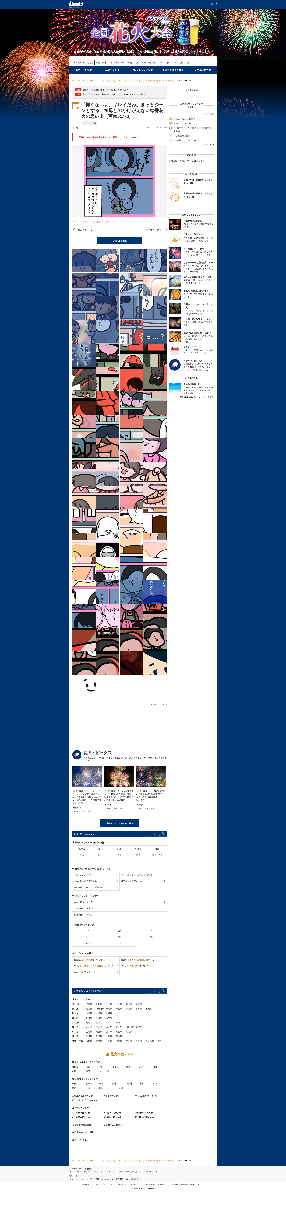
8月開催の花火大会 (81, 1117)
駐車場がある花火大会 (131, 881)
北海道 (90, 62)
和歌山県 (130, 1027)
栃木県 (139, 1008)
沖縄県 (159, 1040)
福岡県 (89, 1040)
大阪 (161, 62)
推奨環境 (112, 1184)
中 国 (75, 1031)
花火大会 (120, 1172)
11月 (88, 943)
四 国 (75, 1036)
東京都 (89, 1008)
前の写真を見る (85, 229)
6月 (119, 930)
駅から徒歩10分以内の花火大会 (88, 887)
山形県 (129, 1004)
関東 (104, 62)
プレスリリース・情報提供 (138, 1184)
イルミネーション (152, 1172)
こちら (133, 137)
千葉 (122, 62)
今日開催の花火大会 (173, 69)
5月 (88, 930)
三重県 (109, 1022)
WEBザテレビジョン (102, 1179)
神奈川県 (100, 1008)
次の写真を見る (153, 229)
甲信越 (129, 62)
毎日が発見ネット (137, 1179)
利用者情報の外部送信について (191, 1184)
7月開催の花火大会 (144, 1112)
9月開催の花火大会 (112, 1117)
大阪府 (89, 1027)
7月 (151, 930)
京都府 (99, 1027)
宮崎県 (139, 1040)
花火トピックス (79, 1139)
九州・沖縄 (184, 62)
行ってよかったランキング (84, 1100)
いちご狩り (88, 1172)
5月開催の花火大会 (81, 1112)
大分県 (129, 1040)
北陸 (137, 62)
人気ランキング (144, 70)
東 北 (75, 1004)
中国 (167, 62)
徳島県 (109, 1036)
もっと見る (206, 144)
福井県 (109, 1017)
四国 (174, 62)
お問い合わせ (122, 1184)
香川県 (89, 1036)
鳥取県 (119, 1031)
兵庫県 (109, 1027)
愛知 (149, 62)
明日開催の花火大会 (83, 914)
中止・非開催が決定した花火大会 (136, 874)
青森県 (99, 1004)
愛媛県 (99, 1036)
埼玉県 (119, 1008)
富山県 (99, 1017)
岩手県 (109, 1004)
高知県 (119, 1036)
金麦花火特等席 (202, 69)
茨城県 (149, 1008)
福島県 (139, 1004)
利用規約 (86, 1184)
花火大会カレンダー (81, 1107)
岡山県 (99, 1031)
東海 (144, 62)
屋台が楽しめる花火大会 (85, 881)
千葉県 (109, 1008)
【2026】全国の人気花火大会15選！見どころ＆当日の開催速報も (113, 94)
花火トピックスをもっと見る (119, 823)
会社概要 (175, 1184)
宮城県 (89, 1004)
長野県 (99, 1013)
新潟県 (109, 1013)
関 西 (75, 1027)
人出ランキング (111, 1095)
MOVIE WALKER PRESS (120, 1179)
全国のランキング (88, 959)
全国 (74, 1083)
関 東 (75, 1008)
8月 (88, 937)
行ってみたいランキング (146, 1095)
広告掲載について (164, 1184)
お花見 (96, 1172)
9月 (119, 937)
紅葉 (141, 1172)
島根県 (129, 1031)
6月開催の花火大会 (112, 1112)
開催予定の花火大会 (83, 874)
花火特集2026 (77, 62)
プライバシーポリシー (99, 1184)
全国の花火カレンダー (84, 902)
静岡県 (119, 1022)
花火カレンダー (113, 69)
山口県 (109, 1031)
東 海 (75, 1022)
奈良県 (119, 1027)
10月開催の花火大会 (144, 1117)
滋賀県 (139, 1027)
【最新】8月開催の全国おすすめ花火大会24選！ (105, 89)
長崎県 (109, 1040)
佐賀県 (99, 1040)
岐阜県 (99, 1022)
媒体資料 (152, 1184)
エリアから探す (83, 69)
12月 (119, 943)
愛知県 (89, 1022)
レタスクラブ (74, 1179)
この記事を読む (119, 240)
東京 (110, 62)
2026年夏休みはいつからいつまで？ (197, 397)
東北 (98, 62)
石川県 (89, 1017)
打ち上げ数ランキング (82, 1095)
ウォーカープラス (76, 1172)
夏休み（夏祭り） (132, 1172)
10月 (151, 937)
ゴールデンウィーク (108, 1172)
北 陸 (75, 1017)
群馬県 (129, 1008)
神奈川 (116, 62)
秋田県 (119, 1004)
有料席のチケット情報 (82, 1132)
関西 (155, 62)
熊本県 (119, 1040)
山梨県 (89, 1013)
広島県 (89, 1031)
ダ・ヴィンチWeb (87, 1179)
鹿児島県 (150, 1040)
